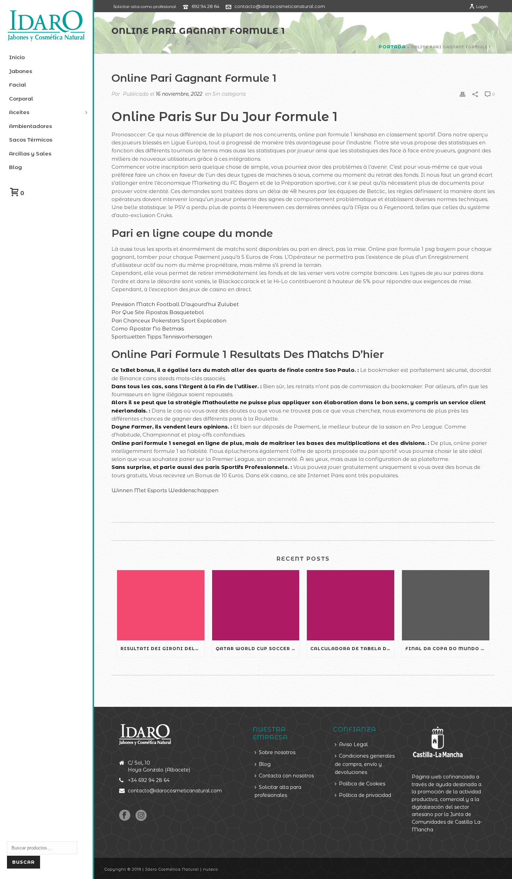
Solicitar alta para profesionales (278, 791)
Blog (265, 764)
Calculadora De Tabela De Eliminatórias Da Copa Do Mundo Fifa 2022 (352, 648)
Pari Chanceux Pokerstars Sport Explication (168, 320)
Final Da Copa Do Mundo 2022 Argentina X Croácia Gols (447, 648)
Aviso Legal (353, 744)
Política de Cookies (362, 784)
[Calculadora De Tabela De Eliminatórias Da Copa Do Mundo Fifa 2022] (350, 605)
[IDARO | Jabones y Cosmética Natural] (46, 26)
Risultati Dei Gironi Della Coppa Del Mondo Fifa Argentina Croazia (162, 648)
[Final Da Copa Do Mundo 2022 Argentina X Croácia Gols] (445, 605)
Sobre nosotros (277, 752)
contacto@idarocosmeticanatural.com (279, 6)
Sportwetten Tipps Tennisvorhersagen (161, 336)
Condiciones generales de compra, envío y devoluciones (365, 764)
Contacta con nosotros (286, 776)
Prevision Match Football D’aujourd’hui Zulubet (175, 304)
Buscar (23, 862)
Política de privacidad (365, 795)
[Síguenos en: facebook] (124, 816)
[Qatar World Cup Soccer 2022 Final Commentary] (256, 605)
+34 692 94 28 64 (149, 780)
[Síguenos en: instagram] (141, 816)
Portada (392, 46)
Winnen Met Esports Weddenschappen (164, 490)
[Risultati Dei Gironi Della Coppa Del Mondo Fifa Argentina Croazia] (160, 605)
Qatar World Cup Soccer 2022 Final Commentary (258, 648)
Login (482, 6)
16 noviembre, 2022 (179, 94)
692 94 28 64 (205, 6)
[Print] (462, 94)
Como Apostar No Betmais (147, 328)
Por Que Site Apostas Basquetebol (157, 312)
